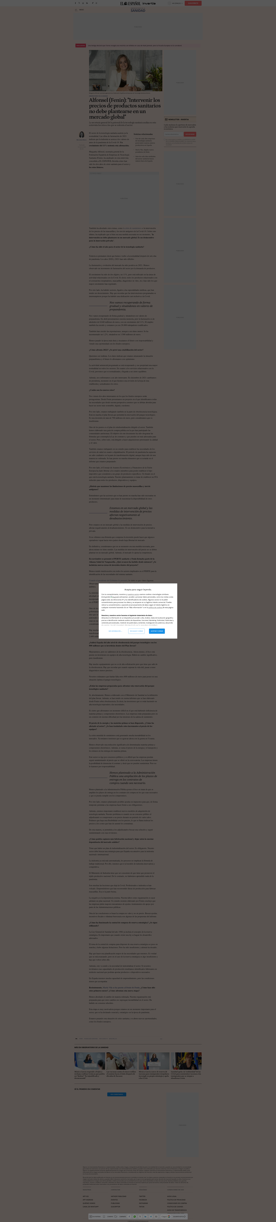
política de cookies (155, 607)
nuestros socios (133, 594)
